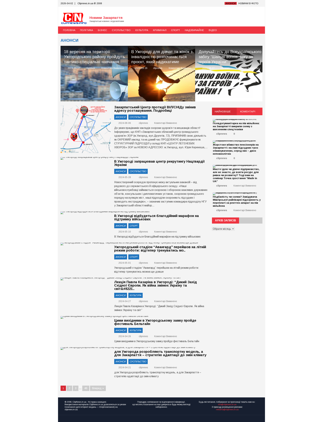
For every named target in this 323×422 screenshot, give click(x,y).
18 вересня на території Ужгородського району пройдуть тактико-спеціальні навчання (94, 56)
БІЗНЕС (102, 30)
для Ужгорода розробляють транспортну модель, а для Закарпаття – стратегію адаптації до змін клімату (160, 353)
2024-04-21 (124, 367)
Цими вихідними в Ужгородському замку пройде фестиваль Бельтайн (155, 322)
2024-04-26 (124, 336)
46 (85, 388)
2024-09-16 (141, 68)
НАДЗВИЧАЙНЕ (194, 30)
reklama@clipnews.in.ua (227, 409)
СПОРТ (175, 30)
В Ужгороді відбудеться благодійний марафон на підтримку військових (156, 217)
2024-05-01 (124, 262)
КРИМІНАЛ (159, 30)
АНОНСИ (231, 3)
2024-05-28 (124, 177)
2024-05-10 (124, 231)
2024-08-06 (124, 123)
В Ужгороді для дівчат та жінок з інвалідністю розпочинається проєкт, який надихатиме (161, 56)
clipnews (90, 68)
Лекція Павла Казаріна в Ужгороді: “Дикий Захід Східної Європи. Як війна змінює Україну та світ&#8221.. (155, 285)
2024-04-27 (124, 301)
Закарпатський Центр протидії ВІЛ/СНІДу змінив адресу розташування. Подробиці (155, 108)
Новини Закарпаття (105, 18)
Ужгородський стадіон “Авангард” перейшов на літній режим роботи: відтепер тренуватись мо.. (160, 248)
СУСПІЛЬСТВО (121, 30)
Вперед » (98, 388)
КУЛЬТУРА (141, 30)
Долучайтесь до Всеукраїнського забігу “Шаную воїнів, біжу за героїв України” (230, 56)
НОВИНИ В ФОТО (248, 3)
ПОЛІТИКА (86, 30)
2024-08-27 (208, 68)
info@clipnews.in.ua (227, 404)
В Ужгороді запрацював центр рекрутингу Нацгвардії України (159, 163)
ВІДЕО (213, 30)
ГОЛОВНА (69, 30)
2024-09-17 (74, 68)
